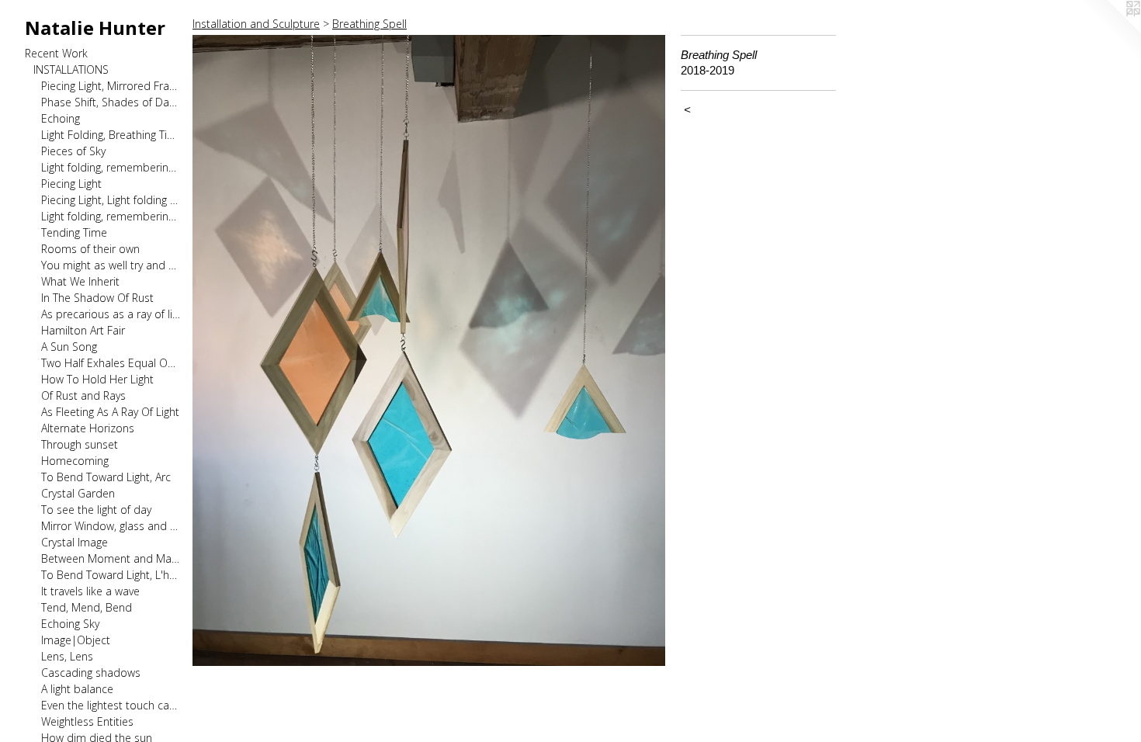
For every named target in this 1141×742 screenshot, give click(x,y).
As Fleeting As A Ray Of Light (110, 411)
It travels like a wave (90, 591)
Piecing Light (71, 183)
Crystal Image (74, 542)
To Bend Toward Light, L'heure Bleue (110, 574)
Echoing (60, 118)
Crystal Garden (78, 493)
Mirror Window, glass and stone (110, 525)
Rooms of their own (90, 248)
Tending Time (74, 232)
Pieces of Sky (73, 151)
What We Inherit (80, 281)
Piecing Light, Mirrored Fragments (110, 85)
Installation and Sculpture (256, 23)
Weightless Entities (87, 721)
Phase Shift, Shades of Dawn (110, 102)
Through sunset (79, 444)
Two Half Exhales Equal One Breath (110, 362)
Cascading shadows (90, 672)
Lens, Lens (67, 656)
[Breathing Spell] (428, 350)
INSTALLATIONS (71, 69)
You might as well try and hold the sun (110, 265)
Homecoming (75, 460)
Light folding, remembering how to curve (110, 216)
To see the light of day (96, 509)
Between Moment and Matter (110, 558)
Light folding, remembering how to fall (110, 167)
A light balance (77, 688)
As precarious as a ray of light (110, 314)
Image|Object (75, 640)
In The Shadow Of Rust (97, 297)
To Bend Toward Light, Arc (106, 477)
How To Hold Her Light (97, 379)
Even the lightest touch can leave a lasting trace (110, 705)
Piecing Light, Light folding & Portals (110, 199)
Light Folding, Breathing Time (110, 134)
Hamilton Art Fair (83, 330)
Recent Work (56, 53)
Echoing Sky (70, 623)
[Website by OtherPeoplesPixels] (1110, 31)
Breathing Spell (369, 23)
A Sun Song (69, 346)
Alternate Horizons (87, 428)
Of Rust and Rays (83, 395)
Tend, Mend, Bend (86, 607)
